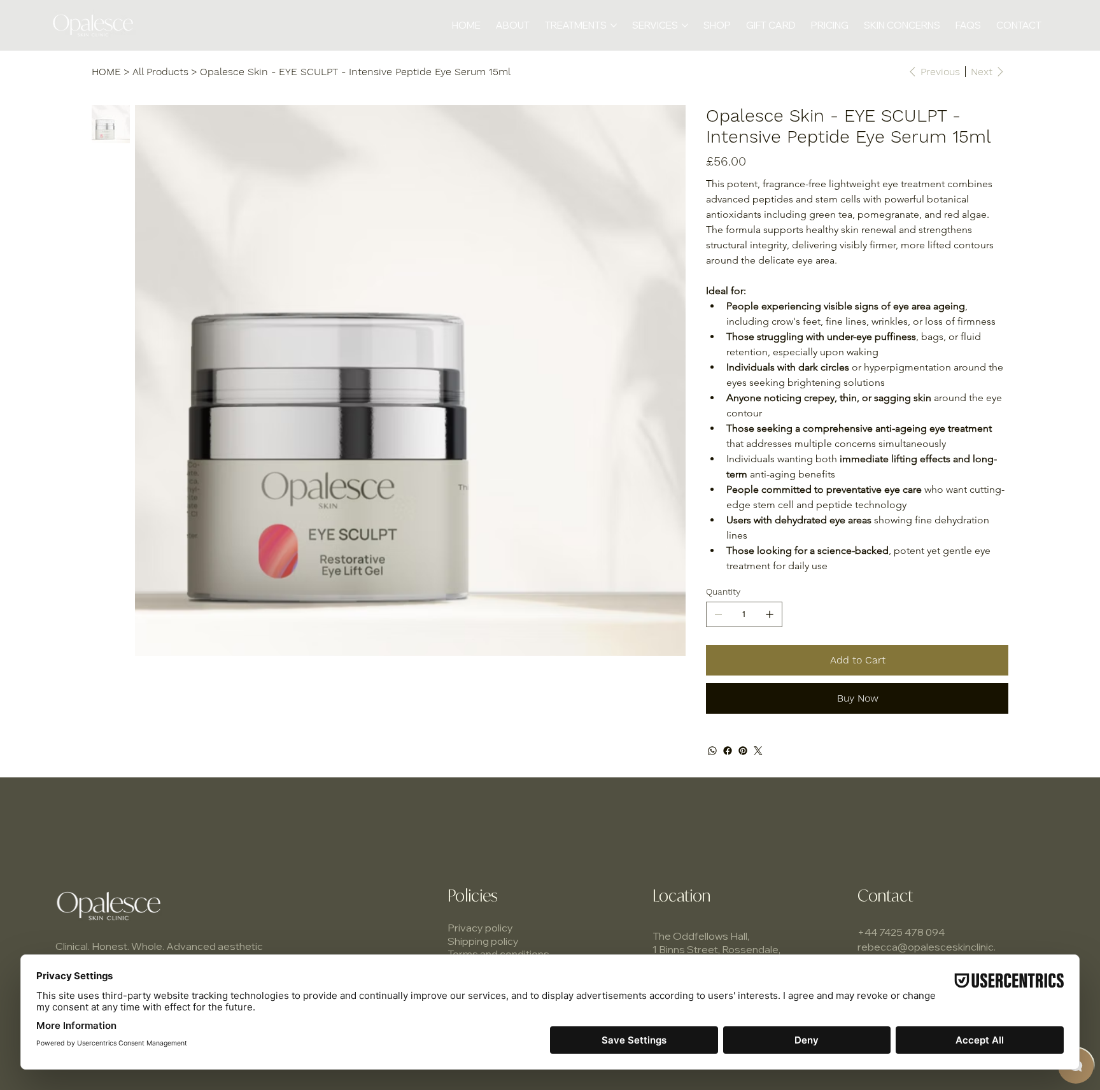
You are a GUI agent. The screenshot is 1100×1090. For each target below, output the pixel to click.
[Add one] (769, 614)
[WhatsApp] (712, 750)
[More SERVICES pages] (685, 25)
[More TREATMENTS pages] (613, 25)
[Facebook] (727, 750)
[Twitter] (758, 750)
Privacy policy (480, 927)
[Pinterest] (743, 750)
